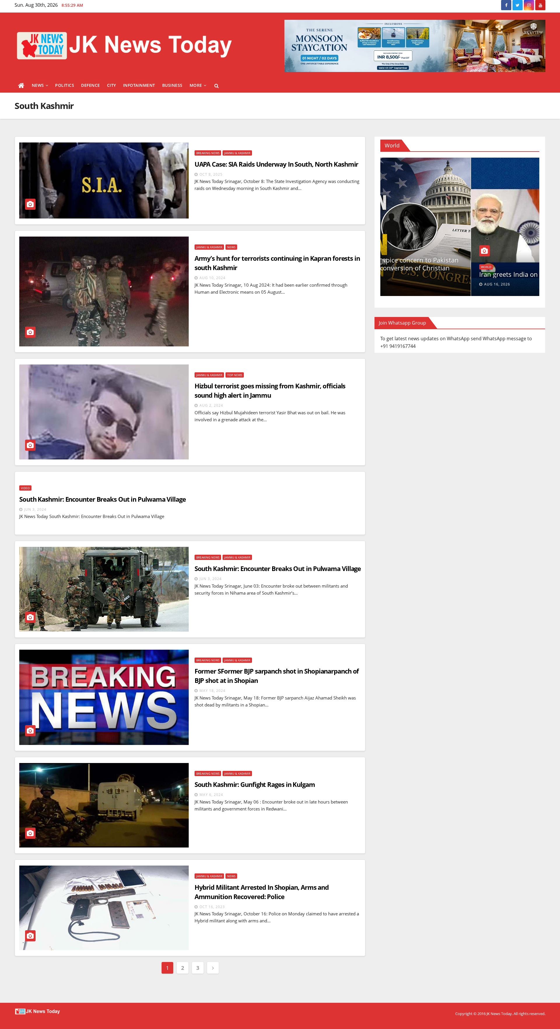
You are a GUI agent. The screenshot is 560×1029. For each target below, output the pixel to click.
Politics (64, 85)
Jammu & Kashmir (237, 153)
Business (172, 85)
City (111, 85)
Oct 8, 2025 (211, 174)
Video (25, 488)
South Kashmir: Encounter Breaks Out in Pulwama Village (102, 499)
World (395, 253)
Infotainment (139, 85)
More (196, 85)
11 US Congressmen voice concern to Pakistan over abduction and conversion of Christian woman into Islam (457, 268)
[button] (216, 85)
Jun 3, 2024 (35, 509)
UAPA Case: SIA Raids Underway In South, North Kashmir (276, 164)
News (38, 85)
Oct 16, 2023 (212, 906)
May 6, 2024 (211, 794)
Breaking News (207, 153)
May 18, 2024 (212, 690)
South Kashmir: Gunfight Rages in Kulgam (255, 784)
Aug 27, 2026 (406, 284)
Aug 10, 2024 (212, 277)
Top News (234, 375)
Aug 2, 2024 (211, 405)
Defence (90, 85)
